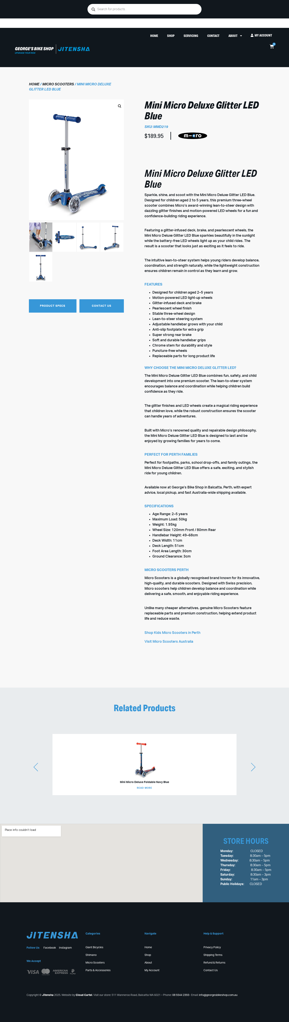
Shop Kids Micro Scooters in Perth (172, 633)
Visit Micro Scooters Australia (168, 641)
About (232, 36)
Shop (171, 36)
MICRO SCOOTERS (58, 84)
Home (154, 36)
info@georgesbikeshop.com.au (218, 995)
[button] (73, 194)
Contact (213, 36)
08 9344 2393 (180, 995)
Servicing (191, 36)
